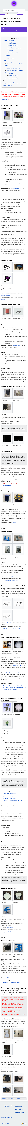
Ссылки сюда (18, 1105)
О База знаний (16, 1121)
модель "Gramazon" (17, 665)
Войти (11, 1117)
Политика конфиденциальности (7, 1121)
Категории (4, 1098)
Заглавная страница (8, 1105)
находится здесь (5, 295)
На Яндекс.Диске (7, 485)
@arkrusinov (4, 99)
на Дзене (8, 622)
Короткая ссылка (18, 1114)
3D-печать (18, 1098)
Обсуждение (8, 13)
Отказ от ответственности (5, 1123)
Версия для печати (19, 1109)
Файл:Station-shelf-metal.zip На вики (11, 484)
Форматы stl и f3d (7, 932)
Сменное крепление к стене (9, 795)
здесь (2, 299)
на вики (14, 522)
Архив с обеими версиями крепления (11, 982)
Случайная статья (7, 1108)
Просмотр (19, 13)
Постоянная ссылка (19, 1111)
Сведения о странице (19, 1112)
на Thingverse (9, 576)
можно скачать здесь (18, 188)
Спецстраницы (18, 1108)
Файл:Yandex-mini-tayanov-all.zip (10, 580)
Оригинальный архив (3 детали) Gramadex (13, 685)
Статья (2, 13)
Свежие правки (7, 1106)
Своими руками (11, 1098)
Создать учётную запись (5, 1117)
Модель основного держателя (10, 793)
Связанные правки (19, 1106)
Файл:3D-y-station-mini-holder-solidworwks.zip (14, 629)
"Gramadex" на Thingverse (12, 673)
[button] (3, 38)
